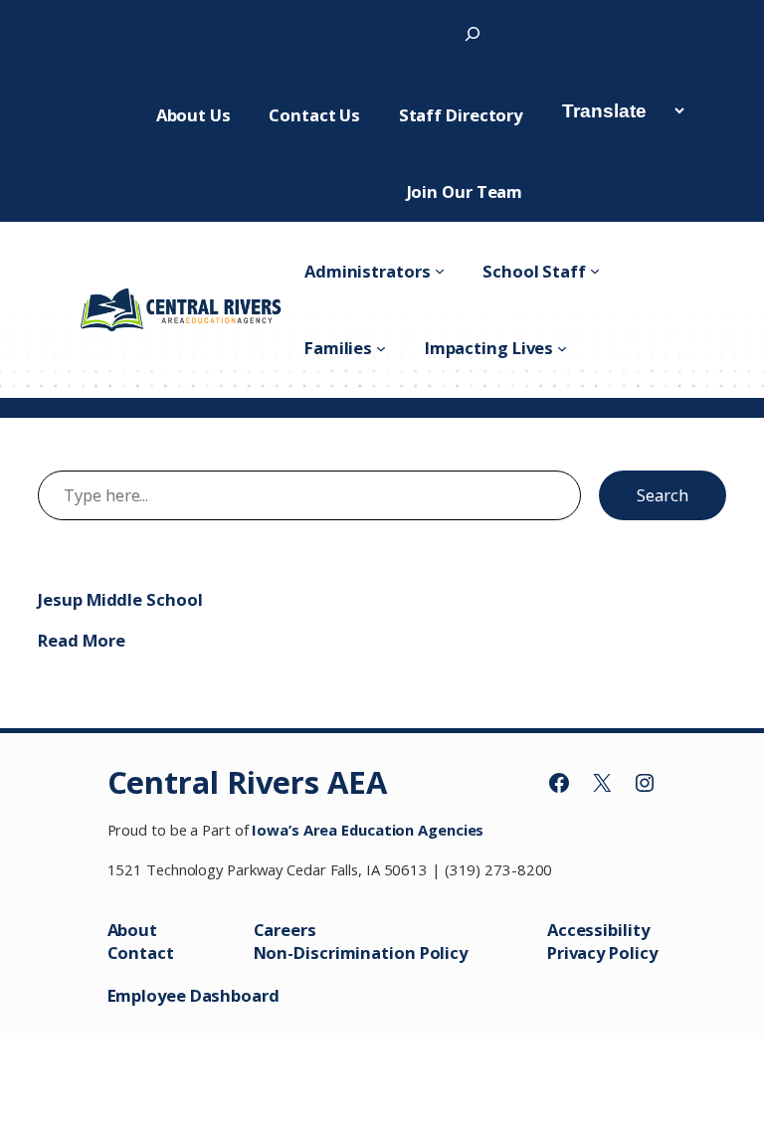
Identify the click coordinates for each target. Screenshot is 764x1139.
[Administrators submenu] (440, 271)
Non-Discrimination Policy (361, 952)
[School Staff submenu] (595, 271)
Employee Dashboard (193, 995)
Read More (81, 640)
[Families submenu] (381, 348)
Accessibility (598, 929)
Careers (285, 929)
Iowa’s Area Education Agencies (367, 830)
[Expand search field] (472, 33)
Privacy (578, 952)
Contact (140, 952)
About (132, 929)
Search (662, 494)
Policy (633, 952)
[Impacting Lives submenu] (562, 348)
